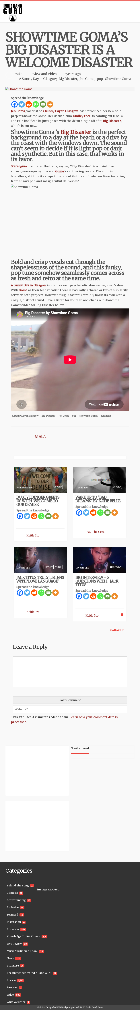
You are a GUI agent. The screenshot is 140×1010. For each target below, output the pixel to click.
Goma (59, 171)
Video (52, 74)
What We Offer (16, 1002)
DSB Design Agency (66, 1007)
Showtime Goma (118, 79)
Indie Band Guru (94, 1007)
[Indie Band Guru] (70, 11)
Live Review (14, 943)
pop (100, 79)
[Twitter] (21, 104)
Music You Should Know (22, 951)
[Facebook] (14, 104)
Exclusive (13, 907)
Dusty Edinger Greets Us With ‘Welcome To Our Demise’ (37, 501)
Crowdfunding (16, 900)
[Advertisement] (28, 770)
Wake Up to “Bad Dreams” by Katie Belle (97, 499)
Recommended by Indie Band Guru (29, 973)
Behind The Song (18, 885)
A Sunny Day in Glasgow (37, 79)
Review (34, 74)
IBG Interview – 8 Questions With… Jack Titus (96, 581)
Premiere (13, 965)
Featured (12, 914)
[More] (50, 104)
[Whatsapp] (36, 104)
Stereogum (19, 166)
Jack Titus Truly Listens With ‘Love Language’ (40, 579)
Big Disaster (68, 79)
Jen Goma (87, 79)
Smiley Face (82, 116)
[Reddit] (29, 104)
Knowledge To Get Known (23, 936)
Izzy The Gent (95, 532)
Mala (18, 74)
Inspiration (14, 922)
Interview (115, 566)
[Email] (43, 104)
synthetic (106, 415)
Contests (12, 892)
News (10, 958)
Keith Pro (33, 535)
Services (12, 987)
